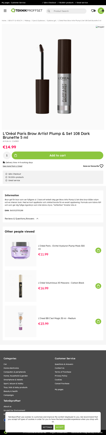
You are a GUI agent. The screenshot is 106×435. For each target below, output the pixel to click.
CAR (5, 364)
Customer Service (18, 3)
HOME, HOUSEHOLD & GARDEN (16, 376)
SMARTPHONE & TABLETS (13, 380)
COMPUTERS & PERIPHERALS (15, 372)
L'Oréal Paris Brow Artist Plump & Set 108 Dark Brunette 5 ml (79, 21)
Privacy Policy (61, 376)
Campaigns (9, 395)
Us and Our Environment (14, 410)
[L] (22, 250)
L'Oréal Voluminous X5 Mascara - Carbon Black (61, 283)
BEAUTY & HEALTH (15, 21)
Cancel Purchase (62, 383)
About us (7, 406)
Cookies (58, 380)
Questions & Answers (64, 364)
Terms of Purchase (63, 372)
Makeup (27, 21)
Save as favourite (91, 166)
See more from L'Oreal (12, 166)
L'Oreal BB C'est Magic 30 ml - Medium (57, 318)
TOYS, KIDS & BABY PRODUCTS (15, 387)
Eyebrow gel (51, 21)
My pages (6, 3)
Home (4, 21)
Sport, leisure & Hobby (13, 383)
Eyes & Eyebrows (38, 21)
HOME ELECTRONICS (11, 368)
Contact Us (59, 368)
